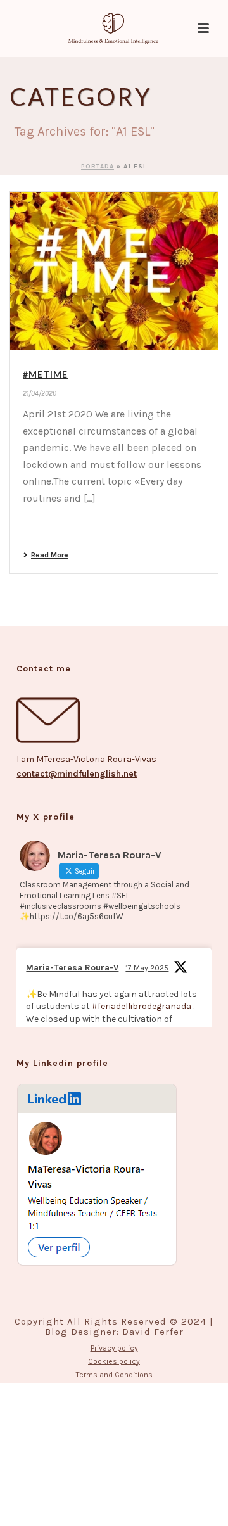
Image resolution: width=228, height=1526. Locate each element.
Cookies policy (114, 1361)
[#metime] (114, 271)
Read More (49, 554)
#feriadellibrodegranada (141, 1006)
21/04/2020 (39, 394)
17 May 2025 (146, 967)
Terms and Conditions (114, 1374)
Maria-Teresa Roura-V (72, 967)
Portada (97, 166)
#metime (45, 374)
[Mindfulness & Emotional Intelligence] (114, 28)
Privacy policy (114, 1348)
